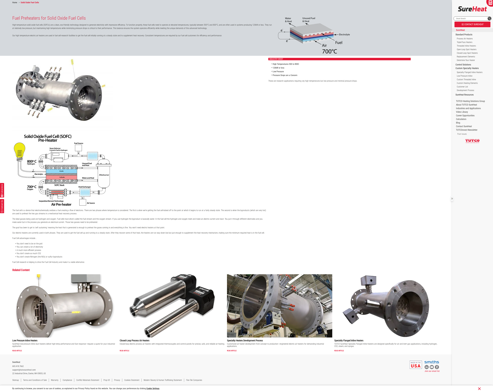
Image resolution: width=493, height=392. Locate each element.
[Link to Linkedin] (427, 367)
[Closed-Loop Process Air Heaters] (172, 306)
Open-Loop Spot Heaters (466, 49)
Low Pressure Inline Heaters (24, 340)
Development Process (465, 90)
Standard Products (464, 34)
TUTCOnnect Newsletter (466, 130)
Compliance (67, 380)
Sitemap (15, 380)
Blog (458, 122)
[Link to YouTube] (432, 367)
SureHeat (16, 362)
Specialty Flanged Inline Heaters (348, 340)
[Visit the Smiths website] (432, 362)
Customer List (462, 86)
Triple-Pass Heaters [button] (464, 42)
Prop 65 (106, 380)
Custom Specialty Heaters (467, 68)
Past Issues (462, 134)
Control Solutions (463, 64)
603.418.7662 (18, 366)
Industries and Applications (468, 108)
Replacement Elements (466, 56)
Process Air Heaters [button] (465, 38)
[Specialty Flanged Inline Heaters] (387, 306)
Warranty (54, 380)
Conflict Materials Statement (87, 380)
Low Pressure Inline (464, 76)
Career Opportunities (465, 115)
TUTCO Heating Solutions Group (470, 101)
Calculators (461, 119)
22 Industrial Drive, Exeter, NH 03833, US (29, 373)
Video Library (462, 112)
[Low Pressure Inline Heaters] (65, 306)
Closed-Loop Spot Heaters (467, 53)
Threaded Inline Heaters (466, 46)
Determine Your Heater (466, 60)
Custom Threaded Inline (466, 79)
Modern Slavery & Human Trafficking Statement (163, 380)
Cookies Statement (131, 380)
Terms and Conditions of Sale (35, 380)
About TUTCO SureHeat (466, 104)
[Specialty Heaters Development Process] (279, 306)
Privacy (117, 380)
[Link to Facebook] (437, 367)
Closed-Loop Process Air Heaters (134, 340)
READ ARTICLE (17, 351)
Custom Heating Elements (467, 83)
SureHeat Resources (465, 94)
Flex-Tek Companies (194, 380)
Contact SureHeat (464, 126)
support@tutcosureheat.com (24, 370)
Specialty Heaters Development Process (245, 340)
